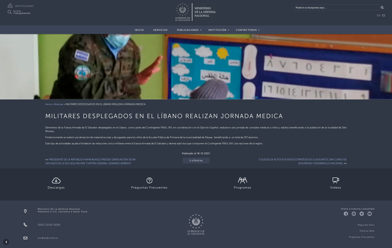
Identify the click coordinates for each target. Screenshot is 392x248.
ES (383, 15)
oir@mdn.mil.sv (48, 238)
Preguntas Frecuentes (361, 237)
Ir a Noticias (196, 160)
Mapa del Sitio (366, 225)
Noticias (58, 104)
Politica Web (367, 231)
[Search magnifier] (382, 7)
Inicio (139, 29)
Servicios (160, 29)
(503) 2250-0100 (49, 224)
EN (379, 15)
